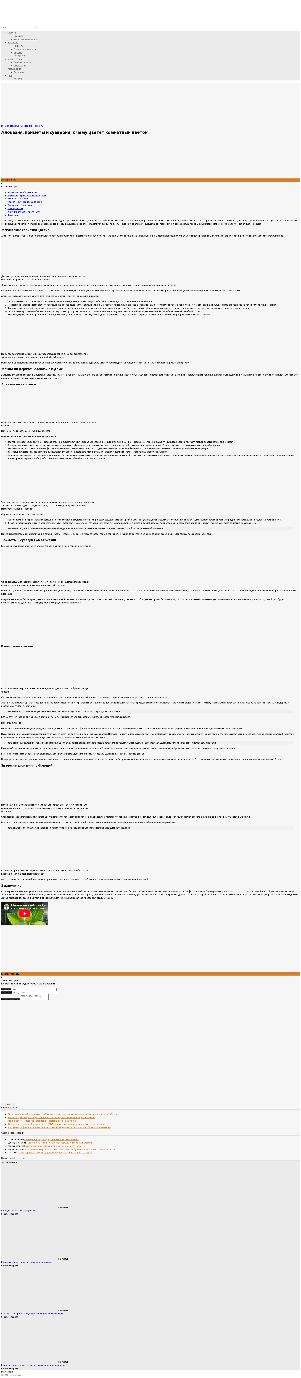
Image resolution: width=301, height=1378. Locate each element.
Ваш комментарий (10, 999)
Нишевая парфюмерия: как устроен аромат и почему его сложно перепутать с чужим (51, 1117)
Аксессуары (20, 65)
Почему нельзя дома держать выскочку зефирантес (51, 1139)
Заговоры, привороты (25, 49)
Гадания (18, 52)
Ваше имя (6, 989)
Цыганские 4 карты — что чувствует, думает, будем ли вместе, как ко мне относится (71, 1149)
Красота (12, 32)
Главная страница (10, 126)
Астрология (20, 55)
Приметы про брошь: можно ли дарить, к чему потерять (52, 1146)
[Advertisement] (95, 950)
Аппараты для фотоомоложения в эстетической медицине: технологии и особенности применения (59, 1127)
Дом (10, 75)
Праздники (19, 72)
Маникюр (18, 36)
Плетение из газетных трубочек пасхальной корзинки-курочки (59, 1142)
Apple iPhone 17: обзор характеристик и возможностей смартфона (42, 1121)
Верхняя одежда (22, 62)
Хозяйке (18, 78)
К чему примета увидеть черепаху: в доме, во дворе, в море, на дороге (55, 1152)
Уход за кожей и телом (26, 39)
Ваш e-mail (6, 992)
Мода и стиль (15, 59)
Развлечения (14, 69)
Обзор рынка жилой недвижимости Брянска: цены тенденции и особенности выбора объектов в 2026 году (63, 1114)
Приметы (18, 46)
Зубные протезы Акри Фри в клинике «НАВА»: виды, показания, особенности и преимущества (56, 1124)
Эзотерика (13, 42)
